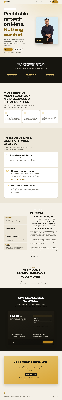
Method (37, 1)
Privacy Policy (50, 396)
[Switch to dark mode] (51, 2)
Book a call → (8, 49)
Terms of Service (55, 396)
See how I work (18, 49)
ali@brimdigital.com (31, 374)
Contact (57, 392)
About (48, 1)
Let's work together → (47, 341)
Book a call (55, 1)
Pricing (45, 1)
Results (41, 1)
